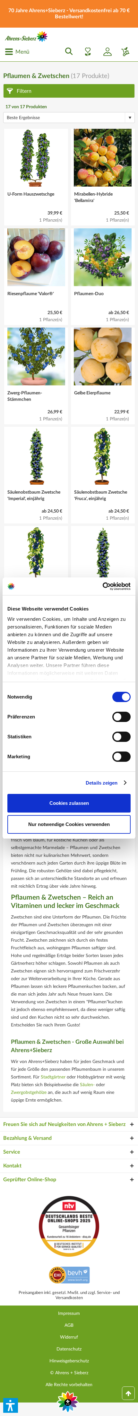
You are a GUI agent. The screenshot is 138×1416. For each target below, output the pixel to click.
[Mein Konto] (105, 51)
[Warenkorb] (122, 51)
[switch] (121, 717)
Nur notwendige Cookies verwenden (69, 824)
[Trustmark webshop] (69, 1276)
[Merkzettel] (86, 51)
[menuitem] (17, 51)
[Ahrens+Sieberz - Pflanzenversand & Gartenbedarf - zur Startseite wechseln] (26, 36)
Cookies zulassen (69, 803)
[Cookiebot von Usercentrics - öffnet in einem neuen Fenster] (102, 586)
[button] (10, 1405)
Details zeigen (101, 783)
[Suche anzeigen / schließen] (67, 51)
